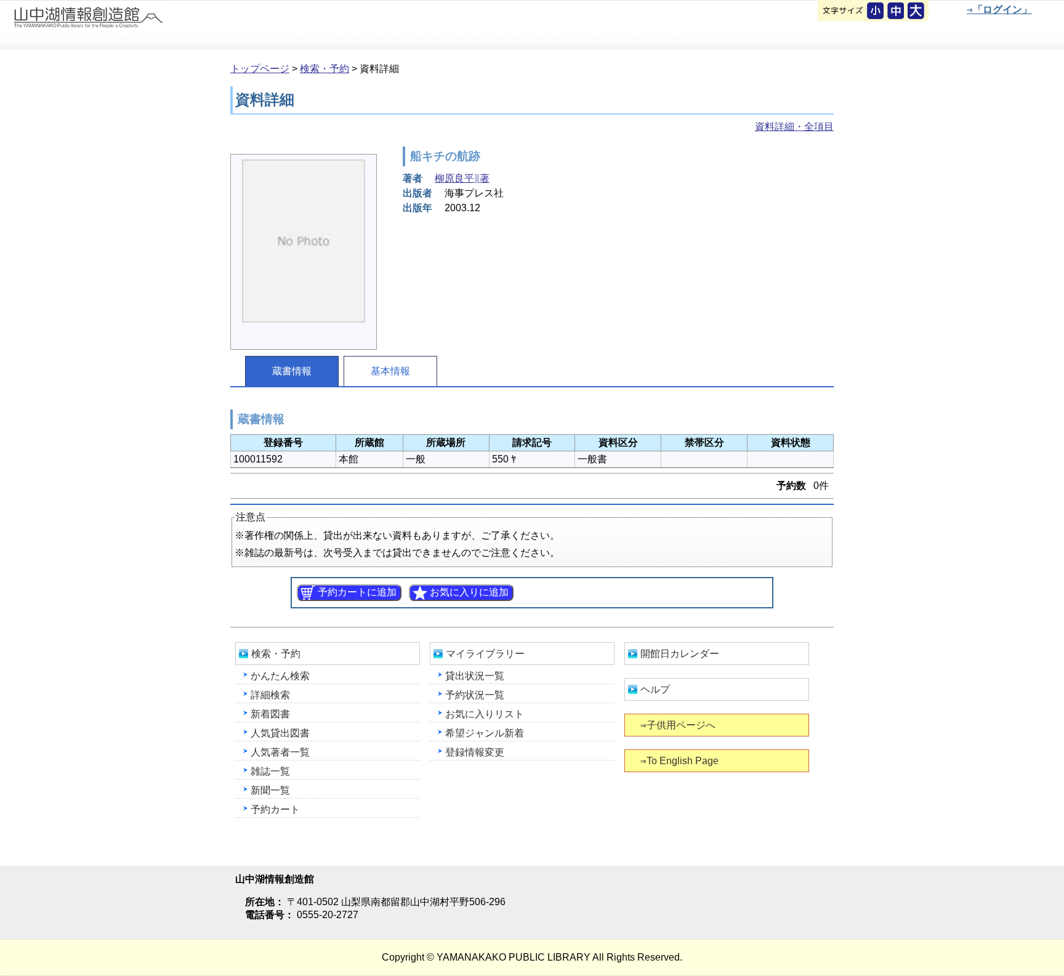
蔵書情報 (292, 371)
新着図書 (270, 714)
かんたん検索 (280, 676)
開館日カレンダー (679, 653)
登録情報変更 (474, 752)
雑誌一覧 (270, 771)
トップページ (259, 68)
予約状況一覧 (474, 695)
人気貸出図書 (280, 733)
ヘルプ (655, 689)
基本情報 (390, 371)
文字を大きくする (917, 11)
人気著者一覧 (280, 752)
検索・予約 (324, 68)
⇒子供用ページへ (677, 725)
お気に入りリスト (484, 714)
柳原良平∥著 (462, 178)
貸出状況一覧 (474, 676)
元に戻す (876, 11)
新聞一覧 (270, 790)
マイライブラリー (485, 653)
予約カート (275, 809)
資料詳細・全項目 (794, 126)
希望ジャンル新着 (484, 733)
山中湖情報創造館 (147, 25)
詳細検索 (270, 695)
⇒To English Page (679, 761)
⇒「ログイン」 (999, 9)
